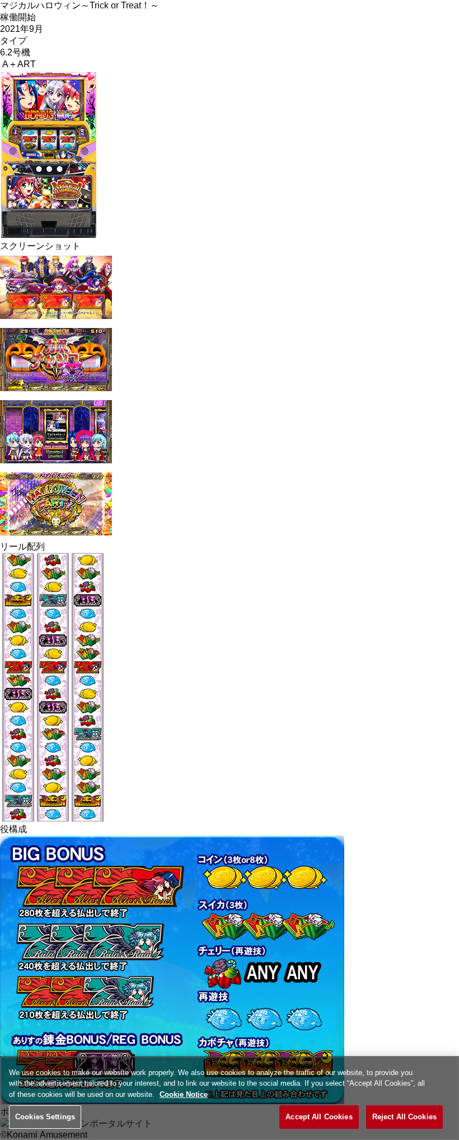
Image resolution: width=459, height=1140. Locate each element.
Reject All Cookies (404, 1117)
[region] (229, 1098)
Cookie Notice (184, 1094)
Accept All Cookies (318, 1117)
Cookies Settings (45, 1117)
